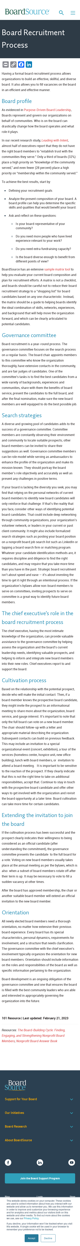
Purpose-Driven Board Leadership (47, 110)
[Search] (61, 13)
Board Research (16, 1126)
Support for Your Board (21, 1099)
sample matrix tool (57, 269)
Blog (7, 1196)
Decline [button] (48, 1238)
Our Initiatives (14, 1112)
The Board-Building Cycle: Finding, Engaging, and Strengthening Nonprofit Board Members (33, 1035)
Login (40, 1196)
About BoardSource (18, 1140)
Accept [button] (31, 1238)
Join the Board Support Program (40, 1178)
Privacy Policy (31, 1218)
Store (72, 1196)
